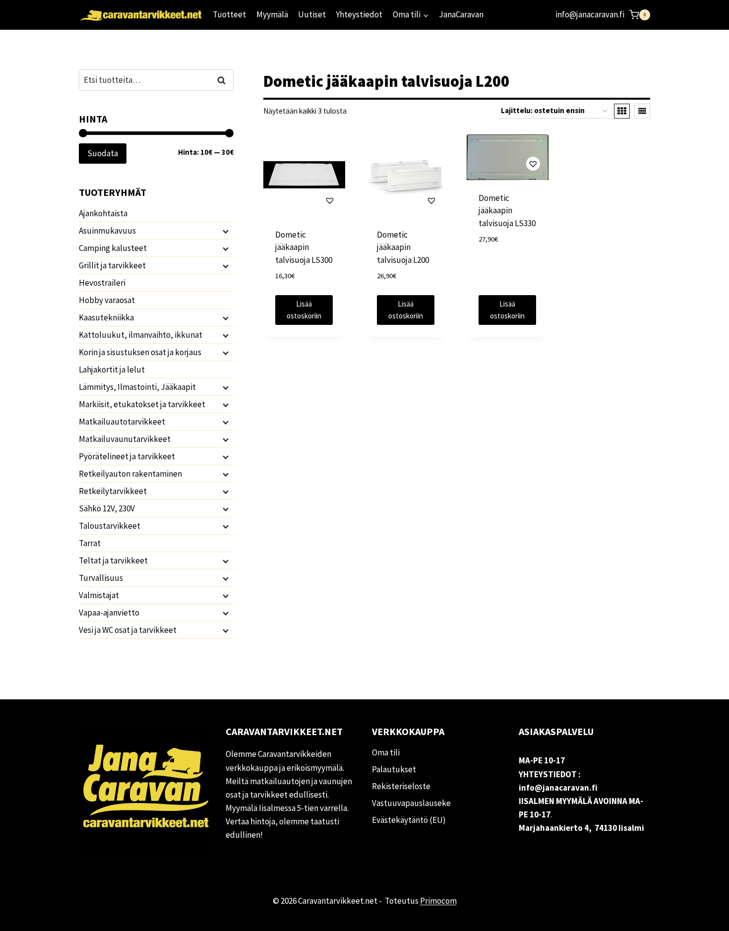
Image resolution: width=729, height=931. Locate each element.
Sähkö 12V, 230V (107, 508)
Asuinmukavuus (107, 230)
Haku (224, 80)
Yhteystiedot (359, 14)
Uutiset (312, 14)
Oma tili (386, 752)
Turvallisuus (101, 577)
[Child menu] (225, 231)
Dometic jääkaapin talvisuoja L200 (403, 247)
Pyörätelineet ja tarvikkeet (127, 456)
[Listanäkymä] (642, 111)
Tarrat (90, 543)
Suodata (102, 153)
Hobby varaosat (107, 300)
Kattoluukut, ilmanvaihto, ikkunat (140, 334)
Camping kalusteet (113, 248)
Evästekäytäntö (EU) (409, 819)
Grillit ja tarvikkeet (112, 265)
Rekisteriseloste (401, 786)
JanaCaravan (461, 14)
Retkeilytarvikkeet (113, 491)
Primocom (438, 900)
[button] (304, 200)
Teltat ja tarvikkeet (113, 560)
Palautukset (394, 769)
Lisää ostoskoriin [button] (304, 309)
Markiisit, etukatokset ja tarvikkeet (142, 404)
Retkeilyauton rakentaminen (130, 473)
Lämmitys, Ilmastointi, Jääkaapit (137, 386)
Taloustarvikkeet (109, 525)
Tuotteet (229, 14)
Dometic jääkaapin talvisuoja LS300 (303, 247)
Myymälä (272, 14)
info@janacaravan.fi (589, 14)
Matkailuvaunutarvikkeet (125, 439)
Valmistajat (99, 595)
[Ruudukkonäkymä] (622, 111)
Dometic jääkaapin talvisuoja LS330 (507, 210)
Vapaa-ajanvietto (109, 612)
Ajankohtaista (103, 213)
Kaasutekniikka (106, 317)
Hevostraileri (102, 282)
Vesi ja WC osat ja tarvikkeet (128, 629)
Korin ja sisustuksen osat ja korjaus (140, 352)
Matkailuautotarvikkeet (122, 421)
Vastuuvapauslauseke (411, 803)
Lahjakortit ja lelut (112, 369)
